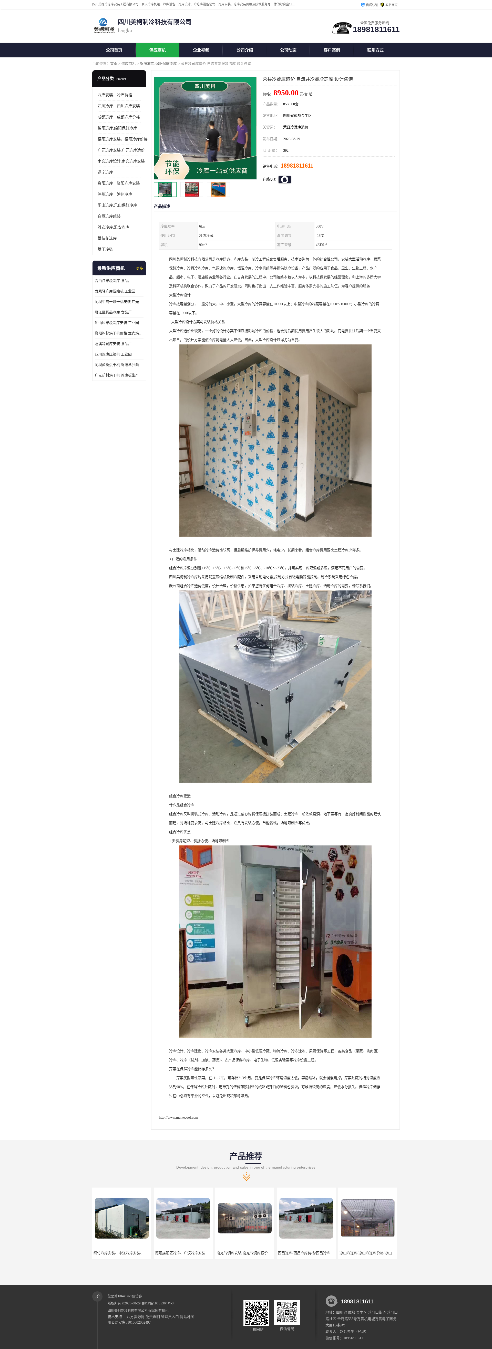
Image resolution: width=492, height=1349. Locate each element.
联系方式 (375, 50)
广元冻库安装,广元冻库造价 (121, 150)
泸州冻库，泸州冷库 (115, 194)
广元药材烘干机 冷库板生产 (117, 375)
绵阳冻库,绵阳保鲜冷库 (158, 64)
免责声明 (153, 1317)
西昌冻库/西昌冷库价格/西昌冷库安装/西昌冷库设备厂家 (199, 1253)
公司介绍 (245, 50)
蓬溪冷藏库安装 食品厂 (113, 344)
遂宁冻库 (105, 172)
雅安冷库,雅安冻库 (113, 227)
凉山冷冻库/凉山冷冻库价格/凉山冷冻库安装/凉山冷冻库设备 (265, 1253)
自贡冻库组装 (109, 216)
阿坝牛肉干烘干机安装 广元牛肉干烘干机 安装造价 (119, 302)
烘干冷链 (105, 249)
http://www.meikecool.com (178, 1117)
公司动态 (288, 50)
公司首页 (114, 50)
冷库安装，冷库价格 (115, 95)
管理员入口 (170, 1317)
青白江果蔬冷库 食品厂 (113, 281)
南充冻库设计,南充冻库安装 (121, 161)
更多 (139, 268)
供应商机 (157, 50)
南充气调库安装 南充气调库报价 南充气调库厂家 (132, 1253)
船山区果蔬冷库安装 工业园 (117, 323)
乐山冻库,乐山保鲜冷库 (117, 205)
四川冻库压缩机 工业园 (113, 354)
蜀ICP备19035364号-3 (157, 1303)
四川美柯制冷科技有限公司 (128, 1310)
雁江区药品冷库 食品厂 (113, 312)
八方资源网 (136, 1317)
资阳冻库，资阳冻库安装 (119, 183)
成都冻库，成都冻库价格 (119, 117)
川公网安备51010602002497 (129, 1322)
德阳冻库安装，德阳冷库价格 (123, 139)
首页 (113, 64)
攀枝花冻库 (107, 238)
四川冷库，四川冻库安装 (119, 106)
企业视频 (201, 50)
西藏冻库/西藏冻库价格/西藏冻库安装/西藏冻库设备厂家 (322, 1253)
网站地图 (187, 1317)
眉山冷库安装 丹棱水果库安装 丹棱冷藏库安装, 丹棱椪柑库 (386, 1253)
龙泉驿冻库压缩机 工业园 (115, 291)
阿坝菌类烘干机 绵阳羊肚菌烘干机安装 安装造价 (119, 365)
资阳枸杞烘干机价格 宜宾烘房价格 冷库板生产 (119, 333)
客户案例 (332, 50)
